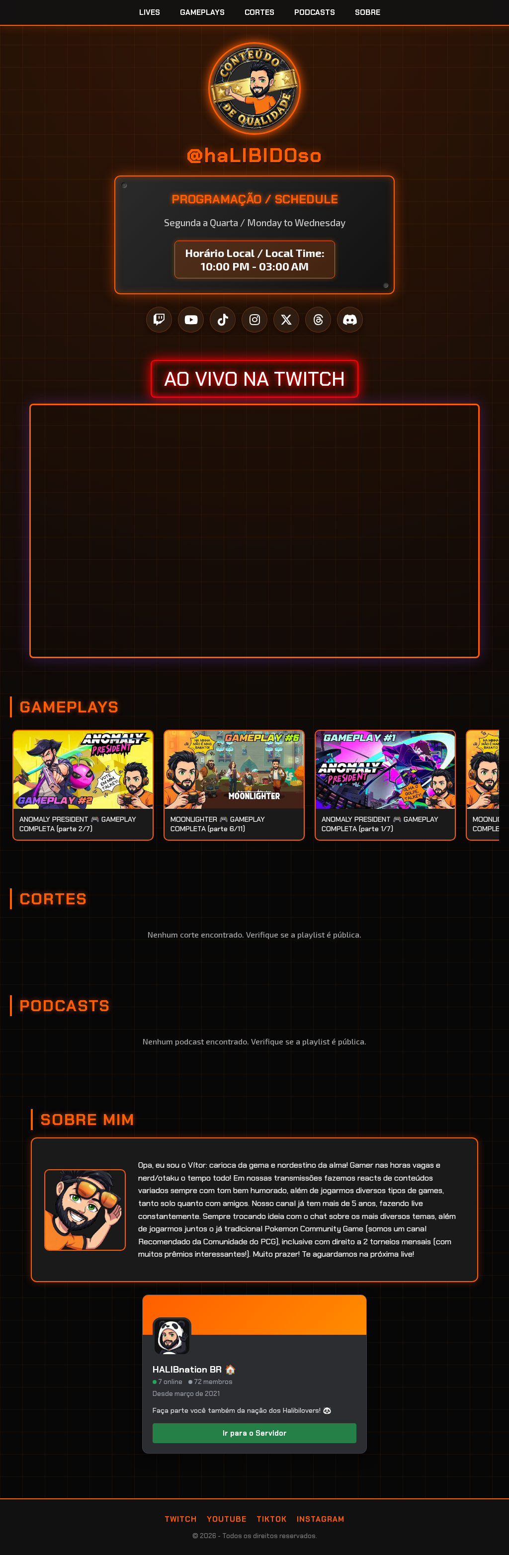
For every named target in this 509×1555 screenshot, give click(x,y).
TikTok (271, 1519)
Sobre (367, 12)
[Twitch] (159, 320)
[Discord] (350, 320)
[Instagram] (254, 320)
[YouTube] (191, 320)
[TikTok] (223, 320)
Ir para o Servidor (255, 1433)
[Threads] (318, 320)
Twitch (181, 1519)
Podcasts (314, 12)
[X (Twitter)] (286, 320)
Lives (149, 12)
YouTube (227, 1519)
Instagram (320, 1519)
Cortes (259, 12)
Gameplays (202, 12)
